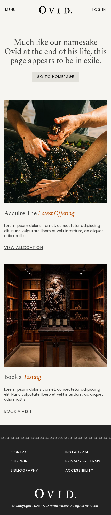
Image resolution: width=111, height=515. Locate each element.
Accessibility (79, 470)
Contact (21, 452)
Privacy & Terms (83, 461)
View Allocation (23, 248)
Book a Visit (18, 411)
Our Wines (21, 461)
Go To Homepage (55, 76)
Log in (99, 9)
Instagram (76, 452)
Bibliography (24, 470)
